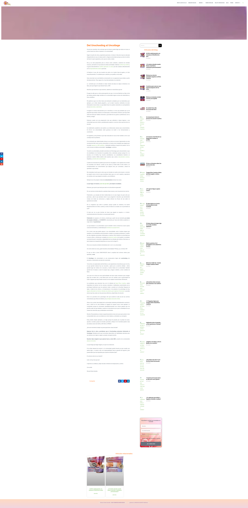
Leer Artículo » (148, 58)
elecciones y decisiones (96, 107)
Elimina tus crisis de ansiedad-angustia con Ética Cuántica (153, 77)
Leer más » (96, 493)
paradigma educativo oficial (113, 298)
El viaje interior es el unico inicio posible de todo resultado (153, 205)
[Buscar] (160, 45)
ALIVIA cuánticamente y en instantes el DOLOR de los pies (153, 55)
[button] (243, 2)
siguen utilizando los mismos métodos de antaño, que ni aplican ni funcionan (105, 291)
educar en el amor (91, 341)
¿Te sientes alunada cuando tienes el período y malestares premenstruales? (153, 66)
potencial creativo (112, 237)
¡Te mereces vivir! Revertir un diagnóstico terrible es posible (153, 138)
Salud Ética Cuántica (120, 283)
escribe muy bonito (124, 64)
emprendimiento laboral (96, 68)
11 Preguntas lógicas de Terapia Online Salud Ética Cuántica (153, 302)
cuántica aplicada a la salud (106, 66)
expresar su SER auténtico (98, 145)
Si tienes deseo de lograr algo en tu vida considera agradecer (153, 225)
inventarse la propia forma (113, 227)
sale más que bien (104, 183)
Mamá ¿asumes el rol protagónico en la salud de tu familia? (153, 244)
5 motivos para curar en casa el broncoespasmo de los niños (153, 87)
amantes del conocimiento (98, 158)
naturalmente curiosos (123, 157)
